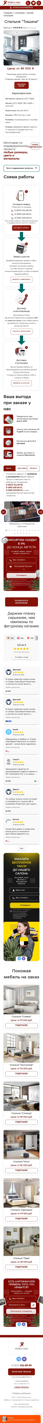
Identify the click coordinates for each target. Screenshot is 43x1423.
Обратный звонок (21, 1372)
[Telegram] (19, 959)
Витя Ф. (16, 819)
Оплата (33, 468)
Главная (8, 13)
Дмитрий (17, 699)
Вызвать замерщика (22, 279)
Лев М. (15, 730)
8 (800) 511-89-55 (23, 211)
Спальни (20, 13)
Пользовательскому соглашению (20, 584)
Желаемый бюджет (23, 566)
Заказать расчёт (21, 85)
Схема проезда (21, 1387)
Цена (8, 468)
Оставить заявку (21, 228)
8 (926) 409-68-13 (23, 218)
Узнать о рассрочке (21, 331)
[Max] (23, 959)
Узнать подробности (35, 146)
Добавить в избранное (21, 1393)
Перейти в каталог (21, 383)
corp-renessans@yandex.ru (22, 1377)
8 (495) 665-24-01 (23, 214)
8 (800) (21, 1365)
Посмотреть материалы (21, 602)
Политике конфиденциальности (19, 583)
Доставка (22, 468)
